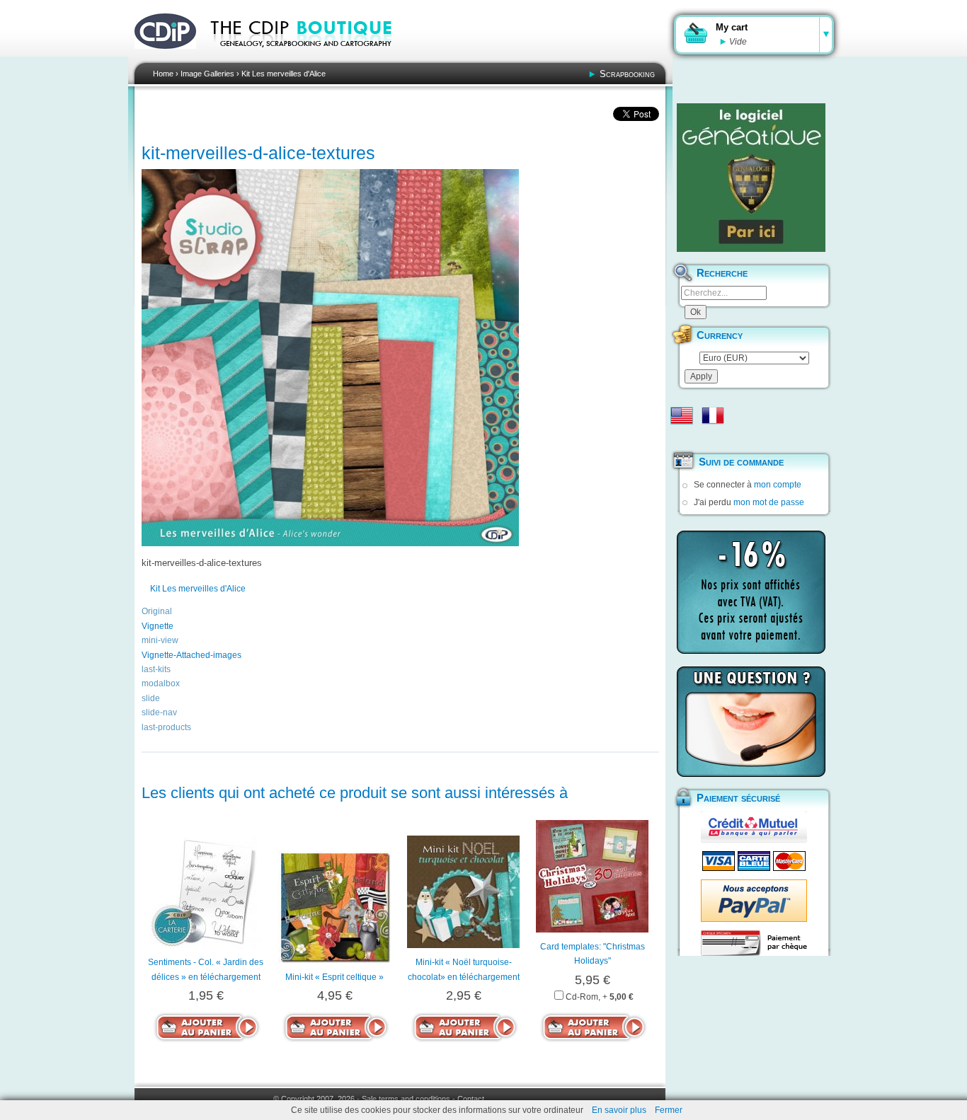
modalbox (161, 683)
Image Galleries (207, 73)
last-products (166, 727)
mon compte (777, 485)
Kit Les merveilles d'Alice (283, 73)
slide (151, 698)
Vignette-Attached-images (191, 655)
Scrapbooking (627, 74)
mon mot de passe (768, 502)
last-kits (156, 669)
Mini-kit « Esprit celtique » (334, 977)
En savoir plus (619, 1110)
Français (713, 415)
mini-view (160, 640)
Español (681, 438)
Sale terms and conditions (406, 1099)
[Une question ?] (751, 721)
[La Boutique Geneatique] (751, 177)
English (681, 415)
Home (163, 73)
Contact (470, 1099)
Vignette (157, 626)
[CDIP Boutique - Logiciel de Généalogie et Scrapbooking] (310, 57)
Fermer (668, 1110)
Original (157, 611)
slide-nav (159, 712)
